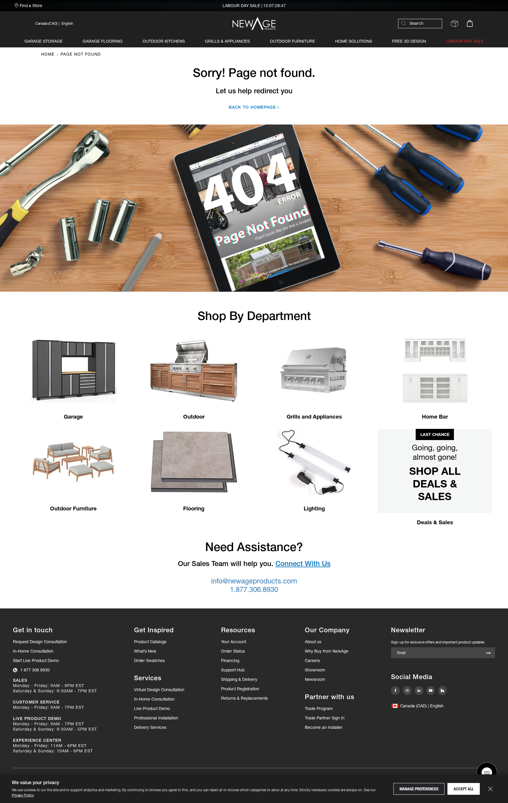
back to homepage (252, 107)
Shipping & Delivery (239, 679)
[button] (100, 23)
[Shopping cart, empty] (470, 23)
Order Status (233, 651)
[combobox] (423, 23)
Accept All (464, 789)
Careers (312, 660)
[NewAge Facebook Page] (395, 690)
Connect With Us (302, 563)
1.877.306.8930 (254, 589)
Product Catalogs (150, 641)
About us (313, 641)
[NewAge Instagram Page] (407, 690)
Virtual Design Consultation (159, 689)
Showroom (315, 670)
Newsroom (315, 679)
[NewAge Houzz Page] (442, 690)
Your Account (233, 641)
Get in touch (33, 630)
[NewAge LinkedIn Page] (419, 690)
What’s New (145, 651)
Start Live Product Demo (36, 660)
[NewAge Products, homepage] (254, 23)
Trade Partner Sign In (325, 718)
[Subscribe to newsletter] (488, 653)
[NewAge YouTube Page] (430, 690)
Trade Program (319, 708)
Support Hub (233, 670)
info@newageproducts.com (254, 581)
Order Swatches (149, 660)
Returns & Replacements (244, 698)
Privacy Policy (23, 795)
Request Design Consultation (40, 641)
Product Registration (240, 688)
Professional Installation (156, 718)
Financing (230, 660)
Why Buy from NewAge (326, 651)
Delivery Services (150, 727)
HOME (48, 54)
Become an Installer (323, 727)
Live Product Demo (152, 708)
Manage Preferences (419, 789)
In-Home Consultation (33, 651)
